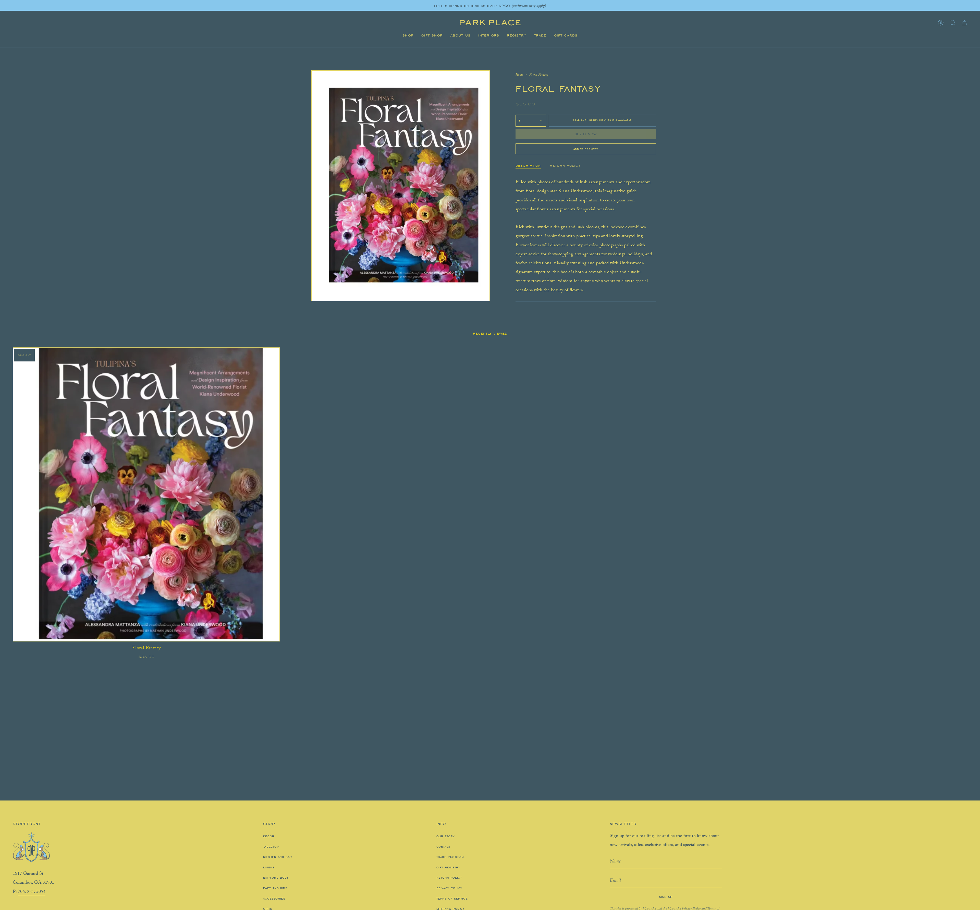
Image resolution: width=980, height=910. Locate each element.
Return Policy (449, 878)
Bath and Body (276, 878)
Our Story (445, 836)
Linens (269, 867)
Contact (443, 847)
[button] (408, 35)
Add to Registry (585, 149)
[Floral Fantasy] (146, 494)
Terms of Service (452, 898)
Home (519, 74)
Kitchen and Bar (277, 857)
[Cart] (964, 22)
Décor (268, 836)
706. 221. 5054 (31, 892)
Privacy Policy (449, 888)
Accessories (274, 898)
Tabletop (271, 847)
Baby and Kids (275, 888)
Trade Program (450, 857)
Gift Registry (448, 867)
